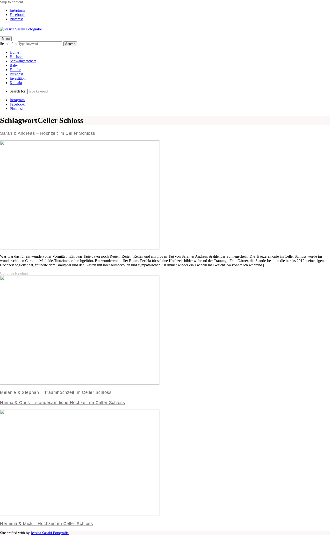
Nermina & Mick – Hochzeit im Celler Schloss (46, 523)
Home (14, 52)
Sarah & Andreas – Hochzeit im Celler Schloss (47, 133)
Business (16, 74)
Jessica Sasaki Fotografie (50, 533)
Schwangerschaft (23, 61)
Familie (15, 70)
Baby (14, 65)
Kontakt (16, 83)
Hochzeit (16, 57)
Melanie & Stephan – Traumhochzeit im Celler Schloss (56, 392)
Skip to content (11, 2)
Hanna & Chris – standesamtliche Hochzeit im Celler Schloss (62, 402)
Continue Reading (14, 273)
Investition (18, 78)
